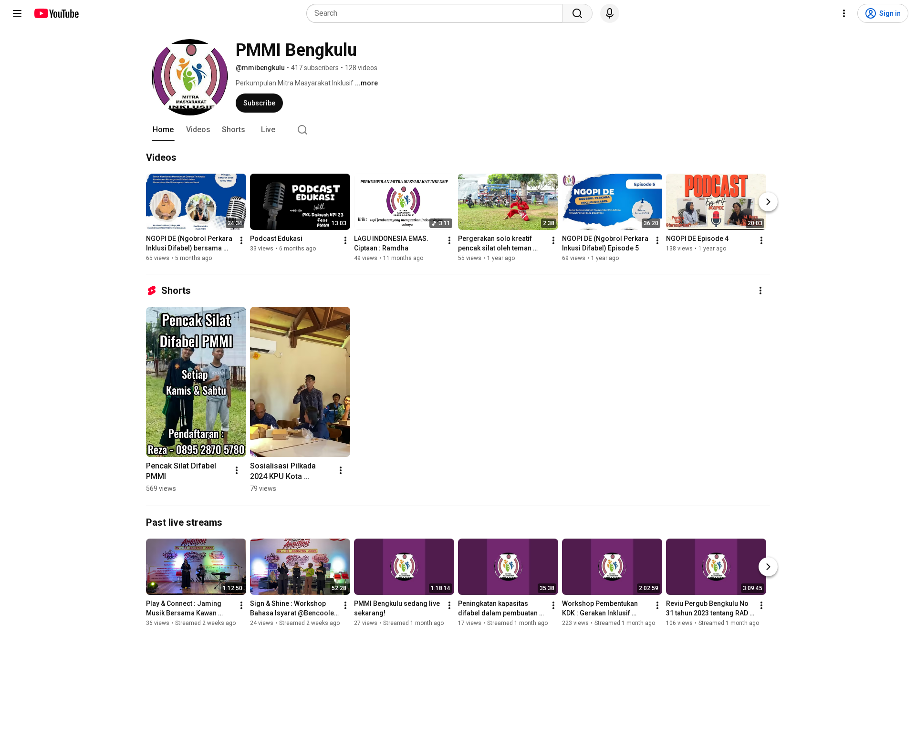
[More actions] (241, 240)
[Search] (577, 13)
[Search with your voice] (609, 13)
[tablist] (458, 129)
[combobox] (437, 13)
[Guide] (17, 13)
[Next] (768, 201)
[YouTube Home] (56, 13)
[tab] (163, 129)
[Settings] (844, 13)
